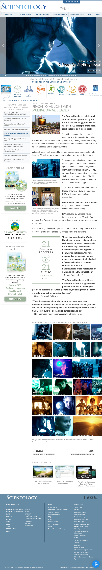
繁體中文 (9, 526)
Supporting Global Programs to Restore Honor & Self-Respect (15, 114)
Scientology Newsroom (81, 519)
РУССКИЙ (9, 524)
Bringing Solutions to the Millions (15, 155)
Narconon (51, 93)
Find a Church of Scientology (57, 529)
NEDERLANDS (11, 529)
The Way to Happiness (17, 95)
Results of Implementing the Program (14, 160)
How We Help (6, 96)
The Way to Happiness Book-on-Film (15, 140)
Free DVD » (15, 208)
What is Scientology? (42, 14)
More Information (53, 524)
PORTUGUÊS (29, 526)
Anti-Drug (61, 94)
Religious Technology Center (82, 524)
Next (72, 75)
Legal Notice (93, 567)
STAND (76, 538)
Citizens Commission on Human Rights (83, 557)
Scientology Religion (80, 514)
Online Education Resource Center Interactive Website (13, 145)
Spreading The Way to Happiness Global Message (15, 151)
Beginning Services (60, 14)
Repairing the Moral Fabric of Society (14, 125)
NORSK (27, 511)
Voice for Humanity (54, 512)
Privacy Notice (64, 567)
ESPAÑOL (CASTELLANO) (33, 518)
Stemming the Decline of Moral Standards (15, 119)
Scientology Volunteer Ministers (83, 529)
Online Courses (53, 521)
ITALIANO (28, 523)
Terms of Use (84, 567)
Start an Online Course (81, 526)
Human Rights (72, 94)
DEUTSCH (9, 531)
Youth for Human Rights (81, 554)
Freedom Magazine (79, 535)
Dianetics (76, 509)
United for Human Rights (81, 552)
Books (98, 14)
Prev (29, 75)
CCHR (82, 94)
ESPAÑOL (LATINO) (31, 516)
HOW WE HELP (12, 100)
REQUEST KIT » (15, 299)
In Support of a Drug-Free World (83, 550)
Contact (50, 526)
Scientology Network (80, 512)
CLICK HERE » (15, 238)
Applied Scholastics (28, 95)
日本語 (8, 521)
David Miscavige (79, 521)
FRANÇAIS (9, 516)
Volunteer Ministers (77, 14)
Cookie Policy (75, 567)
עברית (8, 519)
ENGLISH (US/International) (14, 509)
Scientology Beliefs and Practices (58, 509)
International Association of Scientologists (82, 532)
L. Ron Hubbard (25, 14)
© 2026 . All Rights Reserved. (24, 567)
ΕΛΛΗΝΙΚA (28, 521)
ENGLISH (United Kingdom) (14, 511)
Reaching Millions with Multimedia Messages (16, 134)
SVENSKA (28, 514)
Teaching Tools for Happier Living (15, 129)
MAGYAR (27, 509)
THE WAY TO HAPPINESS (29, 100)
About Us (8, 14)
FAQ (89, 14)
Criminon (40, 95)
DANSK (8, 514)
